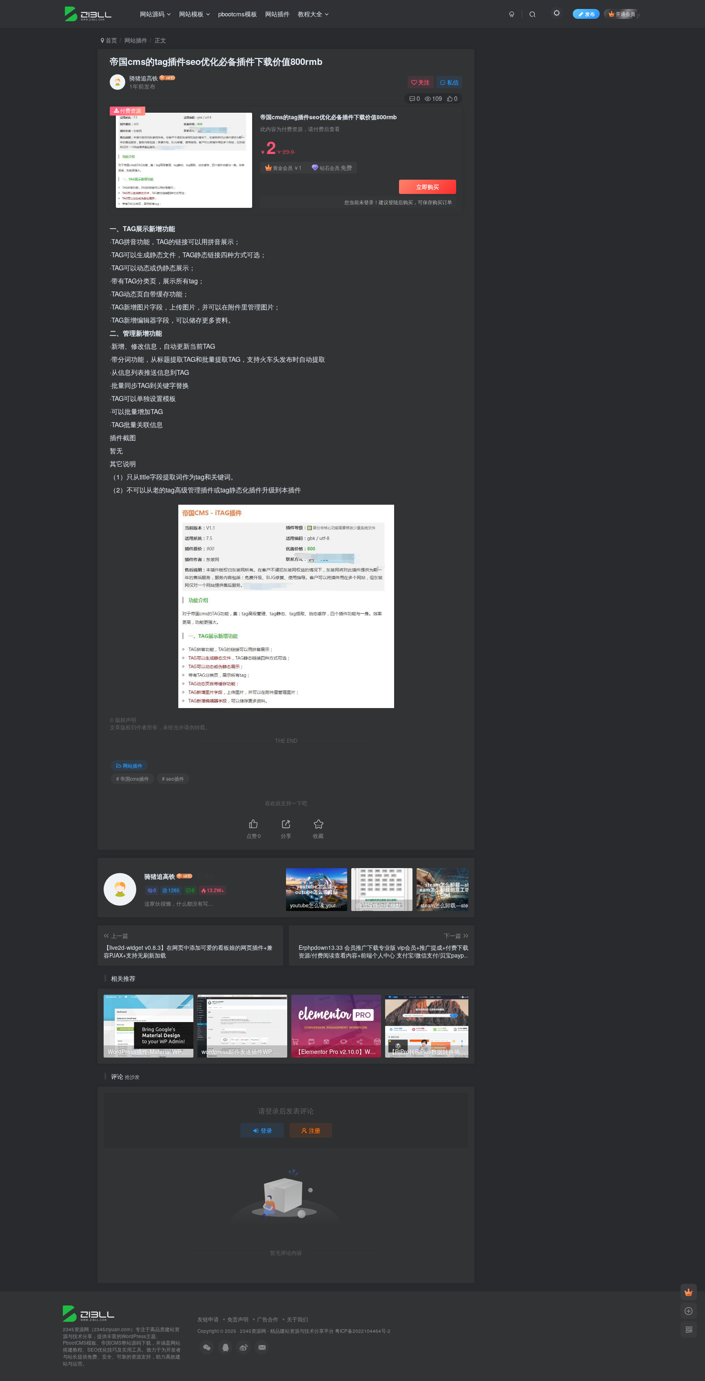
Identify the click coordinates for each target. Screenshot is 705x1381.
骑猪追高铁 (143, 78)
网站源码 (152, 13)
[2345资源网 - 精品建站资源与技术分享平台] (88, 1312)
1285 (174, 890)
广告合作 (267, 1319)
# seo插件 (173, 778)
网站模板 (191, 13)
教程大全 (310, 13)
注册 (314, 1130)
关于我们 (297, 1319)
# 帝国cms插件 (132, 778)
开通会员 (625, 13)
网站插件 (277, 13)
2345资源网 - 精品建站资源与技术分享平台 (287, 1331)
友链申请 (208, 1319)
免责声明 (237, 1319)
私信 (453, 82)
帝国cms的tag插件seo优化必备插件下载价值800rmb (216, 61)
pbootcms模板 (237, 13)
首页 (110, 40)
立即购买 (427, 187)
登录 (266, 1130)
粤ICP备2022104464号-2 (362, 1331)
